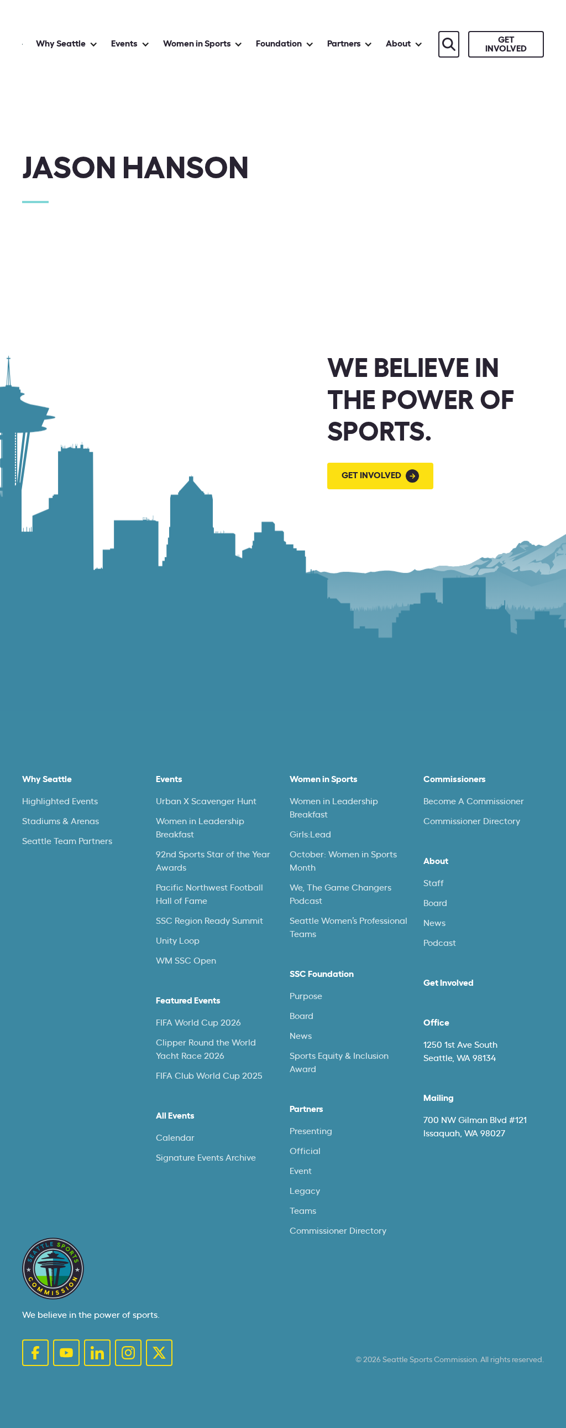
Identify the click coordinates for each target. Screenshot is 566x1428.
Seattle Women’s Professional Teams (348, 928)
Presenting (311, 1131)
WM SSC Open (186, 960)
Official (305, 1151)
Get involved (506, 44)
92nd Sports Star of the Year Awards (213, 861)
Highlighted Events (60, 801)
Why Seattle (47, 779)
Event (301, 1171)
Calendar (175, 1138)
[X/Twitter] (159, 1352)
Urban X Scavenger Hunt (206, 801)
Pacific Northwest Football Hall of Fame (209, 894)
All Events (175, 1115)
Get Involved (448, 983)
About (435, 861)
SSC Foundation (322, 974)
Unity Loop (178, 941)
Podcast (439, 943)
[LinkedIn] (97, 1352)
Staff (433, 883)
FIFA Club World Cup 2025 (209, 1076)
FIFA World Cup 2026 (198, 1022)
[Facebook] (35, 1352)
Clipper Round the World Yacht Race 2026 (206, 1049)
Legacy (305, 1191)
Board (301, 1016)
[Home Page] (53, 1269)
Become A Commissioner (473, 801)
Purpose (306, 996)
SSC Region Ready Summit (209, 921)
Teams (303, 1211)
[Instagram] (128, 1352)
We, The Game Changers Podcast (340, 894)
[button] (66, 44)
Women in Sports (324, 779)
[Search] (448, 44)
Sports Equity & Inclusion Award (339, 1063)
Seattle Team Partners (67, 841)
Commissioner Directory (338, 1231)
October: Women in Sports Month (343, 861)
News (301, 1036)
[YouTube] (66, 1352)
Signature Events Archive (206, 1157)
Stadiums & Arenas (60, 821)
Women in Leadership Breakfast (200, 828)
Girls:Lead (310, 834)
